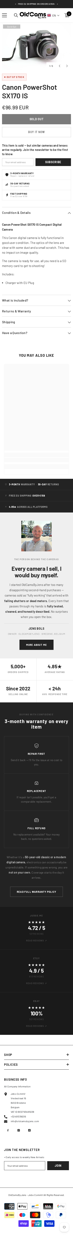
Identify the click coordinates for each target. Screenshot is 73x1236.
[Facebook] (8, 1130)
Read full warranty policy (36, 891)
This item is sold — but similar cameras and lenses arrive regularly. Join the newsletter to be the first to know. (35, 150)
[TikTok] (29, 1130)
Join (58, 1165)
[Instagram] (19, 1130)
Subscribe (53, 162)
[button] (53, 15)
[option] (36, 47)
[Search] (16, 15)
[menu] (4, 15)
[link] (36, 460)
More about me (36, 644)
